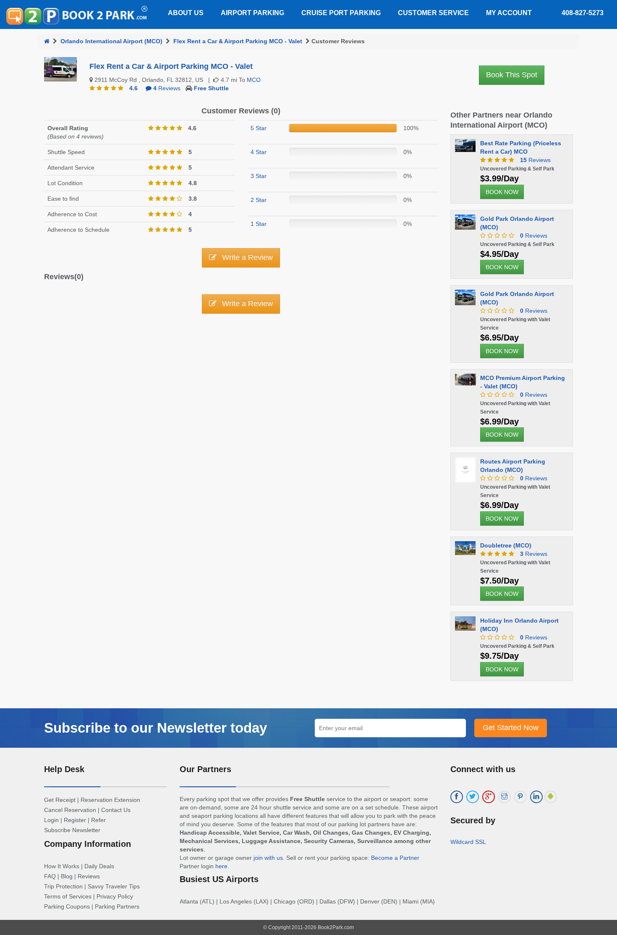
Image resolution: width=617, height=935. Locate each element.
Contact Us (116, 810)
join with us (268, 857)
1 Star (259, 223)
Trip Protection (63, 886)
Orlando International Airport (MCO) (111, 41)
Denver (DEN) (378, 901)
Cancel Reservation (70, 810)
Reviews (166, 88)
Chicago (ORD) (294, 901)
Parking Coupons (67, 906)
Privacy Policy (115, 896)
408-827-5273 (583, 12)
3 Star (259, 176)
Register (75, 820)
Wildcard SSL (468, 841)
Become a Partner (395, 857)
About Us (186, 12)
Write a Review (246, 257)
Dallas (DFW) (337, 901)
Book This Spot (511, 75)
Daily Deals (99, 866)
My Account (509, 12)
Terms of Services (68, 896)
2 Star (259, 199)
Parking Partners (117, 906)
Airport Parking (252, 12)
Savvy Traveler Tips (114, 886)
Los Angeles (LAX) (244, 901)
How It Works (61, 866)
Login (51, 820)
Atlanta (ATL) (197, 901)
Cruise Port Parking (341, 12)
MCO (254, 79)
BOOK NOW (502, 192)
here (221, 866)
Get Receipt (60, 799)
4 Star (259, 152)
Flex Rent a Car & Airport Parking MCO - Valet (237, 41)
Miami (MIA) (419, 901)
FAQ (50, 876)
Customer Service (433, 12)
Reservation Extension (110, 799)
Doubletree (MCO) (505, 545)
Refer (98, 820)
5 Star (259, 128)
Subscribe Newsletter (72, 830)
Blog (67, 876)
